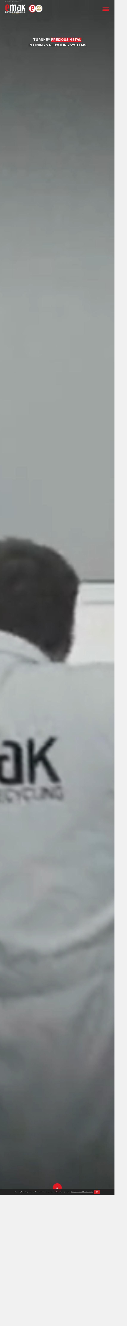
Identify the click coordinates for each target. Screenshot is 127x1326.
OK (97, 1192)
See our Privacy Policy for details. (82, 1192)
